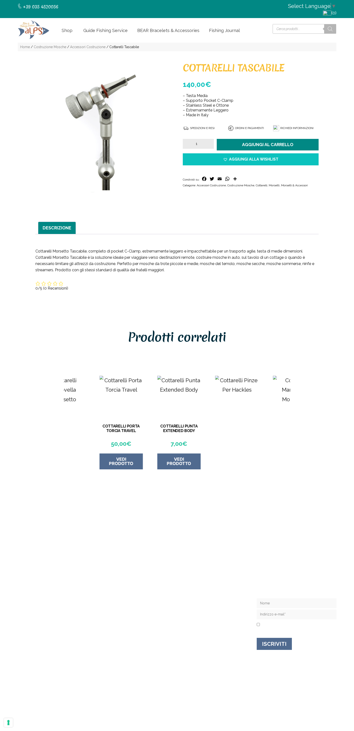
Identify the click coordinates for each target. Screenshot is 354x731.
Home (25, 47)
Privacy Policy (288, 625)
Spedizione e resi (194, 617)
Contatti (185, 610)
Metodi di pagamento (199, 633)
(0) (333, 12)
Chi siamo (187, 602)
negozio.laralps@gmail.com (50, 624)
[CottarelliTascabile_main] (103, 131)
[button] (251, 159)
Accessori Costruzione (87, 47)
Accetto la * (280, 625)
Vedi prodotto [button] (94, 461)
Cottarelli (261, 185)
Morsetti (274, 185)
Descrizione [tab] (57, 227)
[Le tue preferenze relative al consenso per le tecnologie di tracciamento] (8, 722)
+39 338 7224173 (40, 619)
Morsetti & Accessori (294, 185)
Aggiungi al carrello (267, 144)
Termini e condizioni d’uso (203, 625)
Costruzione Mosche (50, 47)
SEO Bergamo (249, 700)
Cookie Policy (224, 700)
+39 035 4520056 (40, 615)
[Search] (330, 29)
